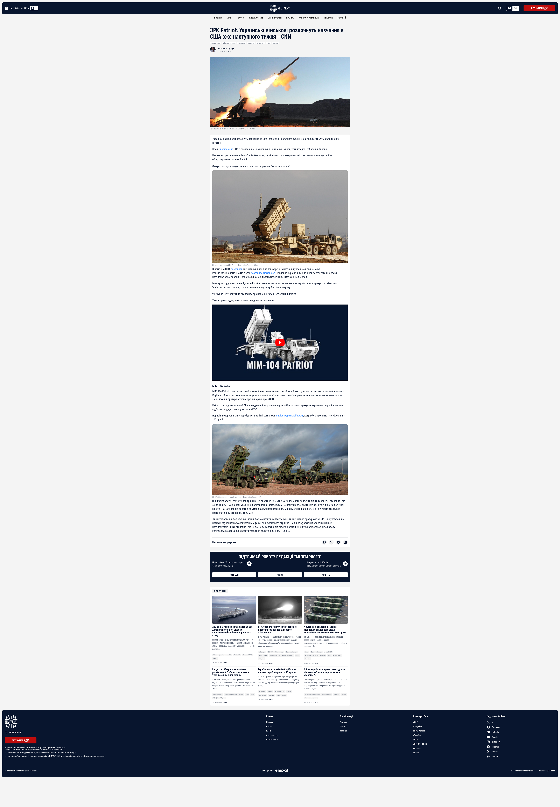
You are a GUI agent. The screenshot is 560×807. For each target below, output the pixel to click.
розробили (237, 269)
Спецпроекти (275, 17)
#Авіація (270, 691)
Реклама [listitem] (343, 722)
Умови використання (546, 771)
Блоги (241, 17)
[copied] (249, 563)
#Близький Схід (226, 655)
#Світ (244, 655)
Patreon (234, 574)
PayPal (280, 574)
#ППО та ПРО (260, 43)
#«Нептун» (262, 652)
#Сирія (284, 695)
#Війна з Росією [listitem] (420, 744)
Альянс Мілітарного (309, 17)
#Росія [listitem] (416, 752)
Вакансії (341, 17)
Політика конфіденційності (522, 771)
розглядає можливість (263, 272)
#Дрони (343, 694)
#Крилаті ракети (275, 655)
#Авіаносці (216, 655)
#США (268, 43)
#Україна (275, 43)
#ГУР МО (336, 694)
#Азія (306, 652)
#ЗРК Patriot (241, 43)
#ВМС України (263, 655)
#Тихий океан (337, 655)
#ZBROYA (270, 652)
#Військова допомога (229, 43)
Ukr (509, 8)
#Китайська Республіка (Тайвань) (315, 655)
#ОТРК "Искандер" (287, 655)
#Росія (297, 655)
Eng (515, 8)
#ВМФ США (237, 655)
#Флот (215, 658)
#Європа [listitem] (417, 748)
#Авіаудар (262, 691)
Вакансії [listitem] (343, 731)
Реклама (328, 17)
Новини (218, 17)
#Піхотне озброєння (231, 694)
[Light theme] (32, 8)
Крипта (326, 574)
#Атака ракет (279, 652)
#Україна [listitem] (417, 735)
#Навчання (251, 43)
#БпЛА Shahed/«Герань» (312, 694)
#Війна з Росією (215, 43)
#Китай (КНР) (328, 652)
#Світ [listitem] (415, 739)
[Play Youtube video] (280, 343)
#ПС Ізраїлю (262, 695)
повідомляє (226, 149)
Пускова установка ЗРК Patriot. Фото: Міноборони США (235, 265)
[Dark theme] (36, 8)
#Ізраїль (288, 691)
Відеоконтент (256, 17)
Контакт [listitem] (343, 726)
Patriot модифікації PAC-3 (289, 415)
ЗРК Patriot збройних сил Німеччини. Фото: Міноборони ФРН (237, 497)
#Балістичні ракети (291, 652)
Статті (230, 17)
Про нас (290, 17)
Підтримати (537, 8)
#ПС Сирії (271, 695)
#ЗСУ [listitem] (415, 722)
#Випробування (218, 694)
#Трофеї (215, 698)
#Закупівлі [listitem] (417, 726)
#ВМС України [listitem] (419, 731)
